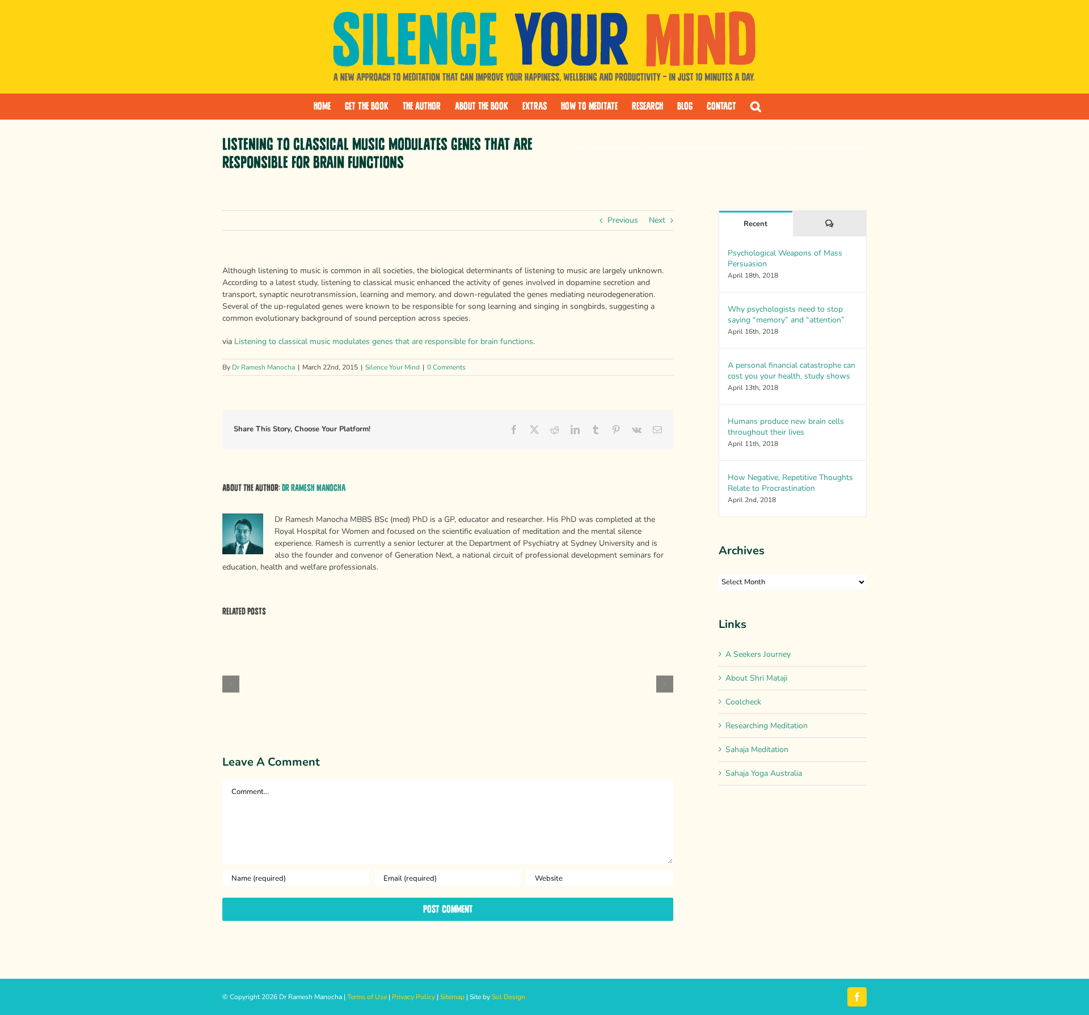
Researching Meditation (766, 725)
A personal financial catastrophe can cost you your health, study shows (791, 370)
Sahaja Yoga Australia (763, 773)
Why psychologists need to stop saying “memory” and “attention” (786, 314)
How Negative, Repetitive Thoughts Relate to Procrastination (790, 483)
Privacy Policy (413, 996)
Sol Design (508, 996)
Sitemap (452, 996)
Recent (755, 224)
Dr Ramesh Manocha (263, 367)
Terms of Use (367, 996)
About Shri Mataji (756, 678)
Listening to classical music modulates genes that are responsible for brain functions (383, 341)
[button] (755, 106)
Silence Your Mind (392, 367)
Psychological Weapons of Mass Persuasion (785, 258)
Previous (622, 220)
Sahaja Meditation (756, 749)
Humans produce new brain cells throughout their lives (786, 427)
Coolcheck (743, 702)
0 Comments (446, 367)
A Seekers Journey (758, 654)
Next (657, 220)
